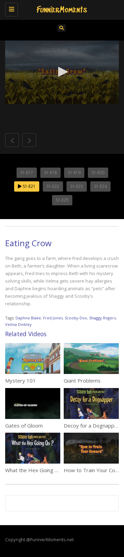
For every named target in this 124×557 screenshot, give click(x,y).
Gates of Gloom (24, 425)
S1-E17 (26, 172)
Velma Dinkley (18, 324)
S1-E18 (50, 172)
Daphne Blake (28, 317)
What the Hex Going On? (34, 470)
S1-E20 (98, 172)
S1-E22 (52, 186)
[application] (62, 72)
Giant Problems (82, 380)
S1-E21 (28, 186)
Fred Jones (53, 317)
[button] (62, 71)
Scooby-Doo (76, 317)
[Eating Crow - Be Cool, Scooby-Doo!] (60, 8)
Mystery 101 (20, 380)
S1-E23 (76, 186)
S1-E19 (74, 172)
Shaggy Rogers (102, 317)
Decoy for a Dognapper (92, 425)
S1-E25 (62, 200)
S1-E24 (100, 186)
